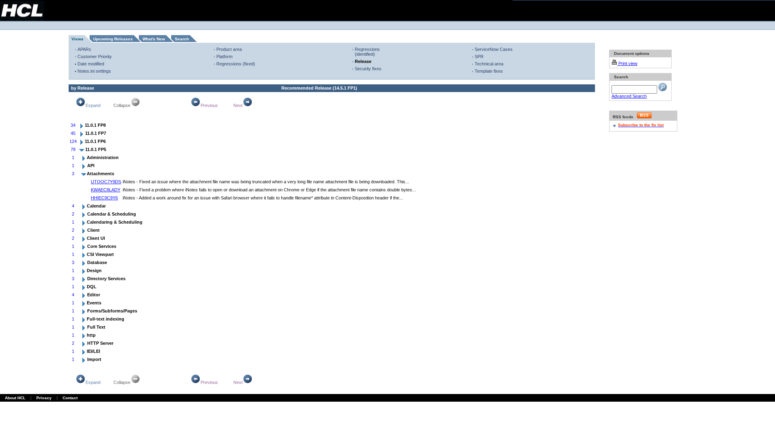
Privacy (44, 398)
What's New (153, 39)
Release (363, 61)
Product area (229, 49)
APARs (84, 49)
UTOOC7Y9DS (106, 181)
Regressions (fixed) (235, 63)
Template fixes (489, 71)
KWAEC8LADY (105, 189)
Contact (70, 398)
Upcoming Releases (113, 39)
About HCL (15, 398)
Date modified (91, 63)
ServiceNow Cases (494, 49)
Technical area (489, 63)
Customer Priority (95, 56)
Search (182, 39)
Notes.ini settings (94, 71)
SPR (479, 56)
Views (77, 39)
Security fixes (368, 68)
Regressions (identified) (367, 52)
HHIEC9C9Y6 (104, 197)
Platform (224, 56)
